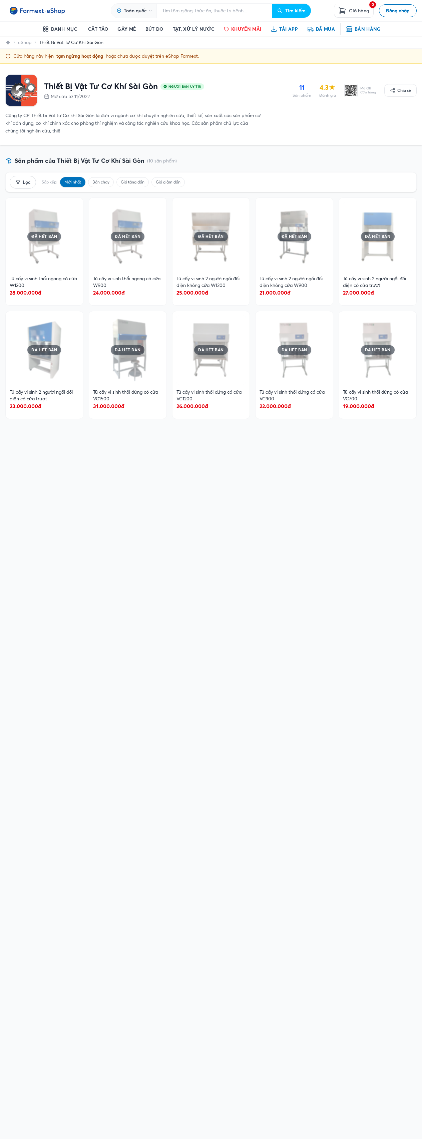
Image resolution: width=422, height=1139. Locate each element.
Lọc (26, 182)
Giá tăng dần (132, 181)
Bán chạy (100, 181)
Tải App (288, 29)
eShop (25, 42)
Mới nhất (72, 181)
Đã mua (325, 29)
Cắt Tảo (98, 29)
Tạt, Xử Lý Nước (194, 29)
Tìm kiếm (295, 11)
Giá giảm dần (168, 181)
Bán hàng (368, 29)
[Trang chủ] (8, 42)
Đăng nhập (398, 11)
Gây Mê (126, 29)
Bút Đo (154, 29)
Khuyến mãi (246, 29)
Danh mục (64, 29)
